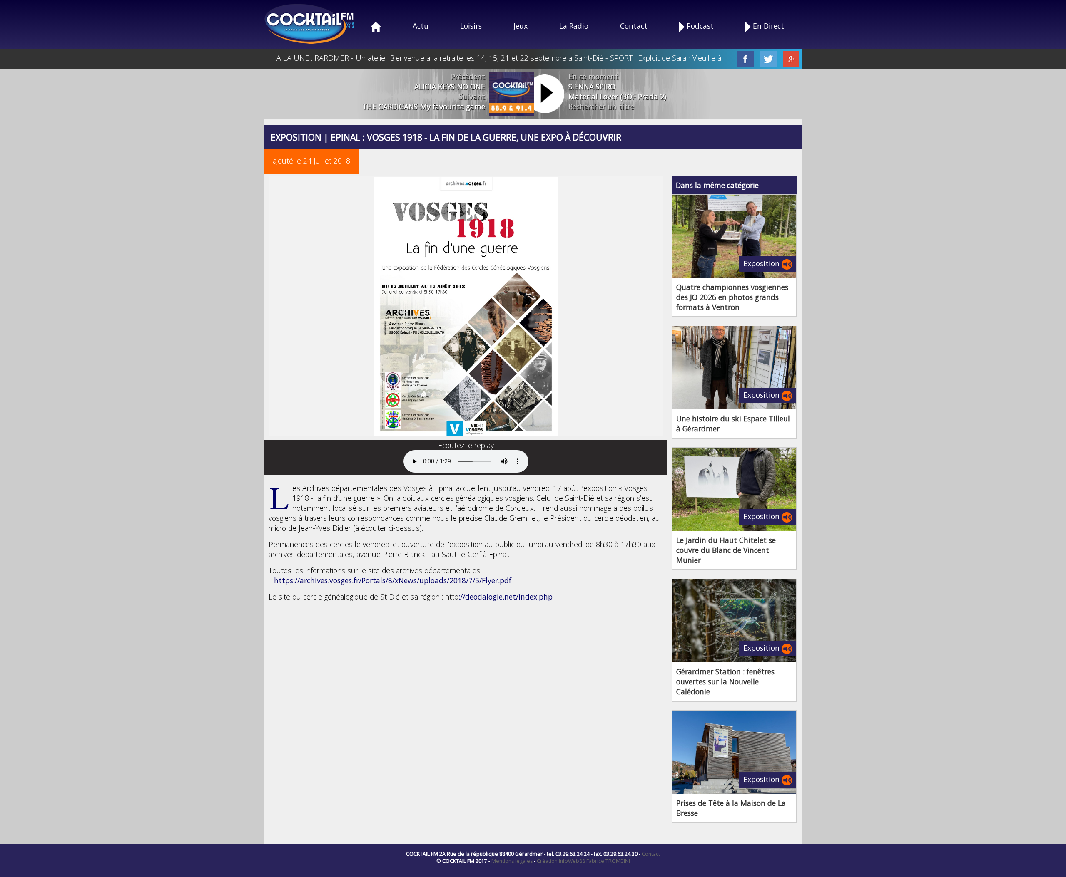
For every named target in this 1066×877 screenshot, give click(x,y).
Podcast (699, 26)
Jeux (520, 26)
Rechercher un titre (601, 106)
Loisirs (471, 26)
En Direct (767, 26)
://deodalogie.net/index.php (505, 597)
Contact (634, 26)
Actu (420, 26)
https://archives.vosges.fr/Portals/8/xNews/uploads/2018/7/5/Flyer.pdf (392, 580)
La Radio (573, 26)
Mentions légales (512, 861)
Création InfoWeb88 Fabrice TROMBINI (583, 861)
